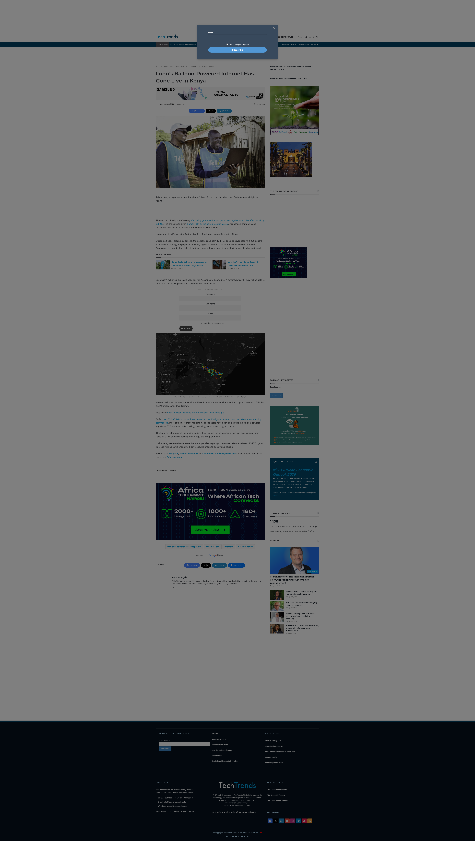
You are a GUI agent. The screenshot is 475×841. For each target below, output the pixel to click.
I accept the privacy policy (238, 45)
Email (210, 32)
